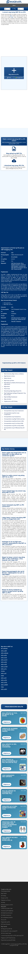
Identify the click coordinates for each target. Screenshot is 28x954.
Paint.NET (13, 321)
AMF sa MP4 (4, 689)
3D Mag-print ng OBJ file (6, 928)
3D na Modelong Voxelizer (7, 917)
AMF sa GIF (4, 678)
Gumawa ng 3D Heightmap (7, 910)
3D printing (18, 278)
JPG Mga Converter (15, 317)
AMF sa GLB (4, 657)
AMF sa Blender (4, 653)
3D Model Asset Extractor (6, 913)
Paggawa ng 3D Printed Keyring (8, 937)
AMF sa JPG (4, 680)
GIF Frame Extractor (5, 924)
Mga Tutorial (3, 893)
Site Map (3, 902)
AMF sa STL (4, 668)
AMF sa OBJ (4, 662)
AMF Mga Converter (15, 263)
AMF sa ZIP (3, 673)
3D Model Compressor (6, 915)
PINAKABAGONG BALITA (14, 707)
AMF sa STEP (4, 666)
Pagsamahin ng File (5, 922)
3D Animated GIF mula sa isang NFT (9, 931)
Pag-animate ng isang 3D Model (8, 940)
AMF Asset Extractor (18, 267)
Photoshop (18, 321)
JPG (12, 17)
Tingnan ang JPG (21, 319)
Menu (14, 5)
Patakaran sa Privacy (6, 900)
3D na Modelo (14, 256)
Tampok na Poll (4, 898)
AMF (11, 15)
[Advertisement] (14, 40)
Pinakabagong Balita (5, 891)
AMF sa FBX (4, 655)
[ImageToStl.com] (14, 2)
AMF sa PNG (4, 682)
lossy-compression (5, 331)
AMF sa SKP (4, 664)
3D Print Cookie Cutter (6, 933)
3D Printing (3, 895)
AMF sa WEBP (4, 684)
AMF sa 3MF (4, 650)
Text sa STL (3, 919)
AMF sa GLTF (4, 659)
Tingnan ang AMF (18, 269)
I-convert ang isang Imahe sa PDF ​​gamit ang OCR (12, 935)
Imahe (12, 311)
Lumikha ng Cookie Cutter (7, 908)
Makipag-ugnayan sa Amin (7, 904)
